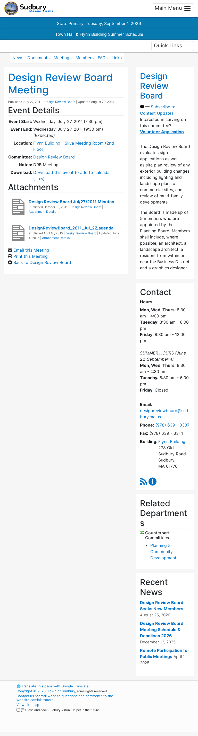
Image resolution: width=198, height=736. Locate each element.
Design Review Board (59, 102)
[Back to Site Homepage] (28, 8)
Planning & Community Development (163, 551)
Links (117, 57)
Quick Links (169, 45)
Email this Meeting (31, 250)
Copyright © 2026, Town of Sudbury (45, 691)
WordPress (154, 686)
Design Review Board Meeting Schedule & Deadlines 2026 (161, 629)
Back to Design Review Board (42, 262)
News (17, 57)
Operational (163, 714)
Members (85, 57)
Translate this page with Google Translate (52, 686)
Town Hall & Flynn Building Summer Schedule (99, 34)
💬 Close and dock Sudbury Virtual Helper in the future (60, 710)
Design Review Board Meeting (60, 83)
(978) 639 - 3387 (172, 425)
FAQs (103, 57)
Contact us (25, 696)
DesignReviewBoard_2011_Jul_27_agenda (71, 227)
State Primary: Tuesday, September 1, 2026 (99, 23)
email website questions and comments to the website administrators (64, 698)
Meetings (62, 57)
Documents (38, 57)
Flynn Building (171, 441)
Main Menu (169, 8)
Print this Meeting (30, 256)
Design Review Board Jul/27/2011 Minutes (71, 201)
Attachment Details (42, 212)
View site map (27, 705)
